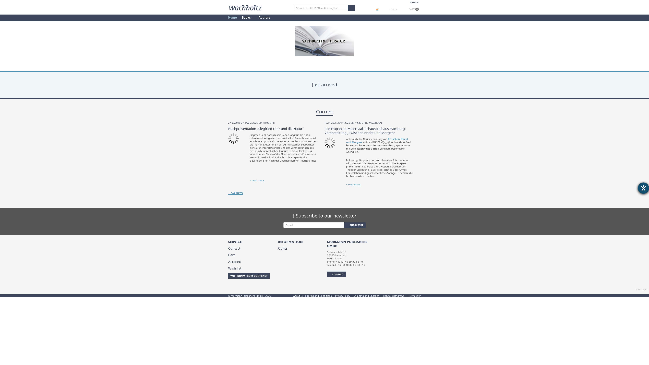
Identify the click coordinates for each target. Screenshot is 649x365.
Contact (234, 248)
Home (232, 17)
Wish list (234, 268)
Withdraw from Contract (249, 275)
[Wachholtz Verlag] (245, 7)
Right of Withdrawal (393, 295)
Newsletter (414, 295)
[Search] (351, 8)
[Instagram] (234, 285)
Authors (265, 17)
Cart (413, 9)
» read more (257, 180)
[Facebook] (228, 285)
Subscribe (356, 225)
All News (236, 192)
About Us (298, 295)
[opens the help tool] (643, 188)
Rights (414, 2)
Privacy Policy (342, 295)
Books (246, 17)
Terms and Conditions (319, 295)
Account (234, 261)
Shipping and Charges (366, 295)
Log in (393, 9)
